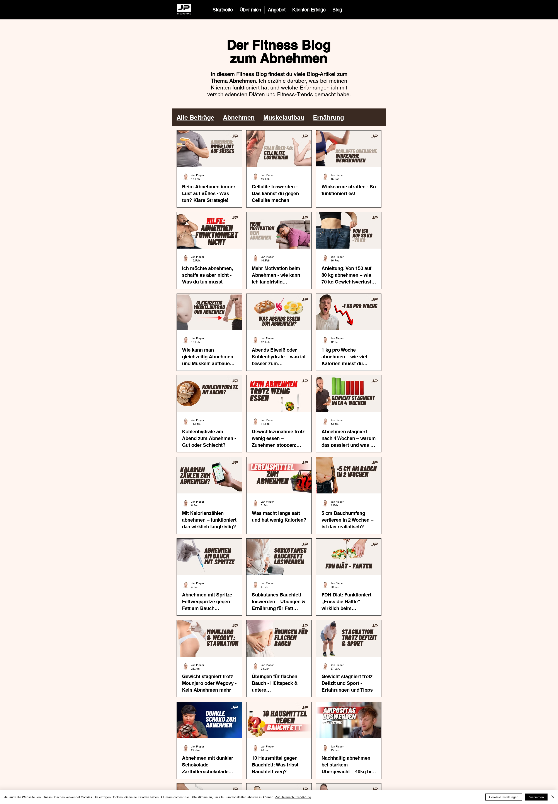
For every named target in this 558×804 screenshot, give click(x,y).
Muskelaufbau (283, 117)
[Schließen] (552, 797)
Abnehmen (239, 117)
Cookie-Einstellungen (503, 797)
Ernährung (328, 117)
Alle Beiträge (195, 117)
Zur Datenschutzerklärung (293, 797)
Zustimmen (536, 797)
